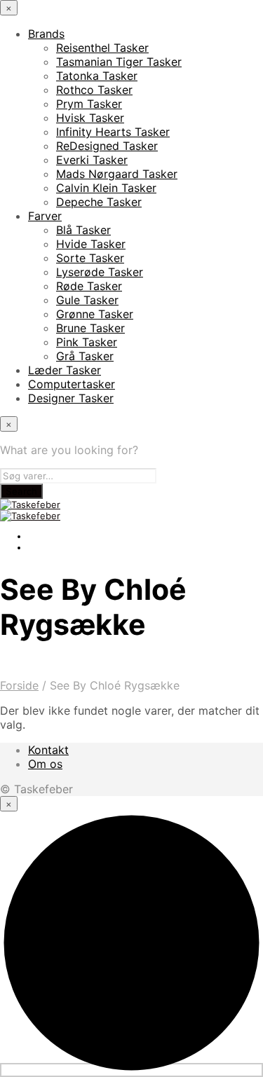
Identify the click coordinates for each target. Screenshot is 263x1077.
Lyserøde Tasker (99, 272)
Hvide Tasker (91, 244)
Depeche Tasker (99, 202)
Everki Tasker (92, 160)
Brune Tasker (90, 328)
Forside (19, 685)
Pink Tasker (86, 342)
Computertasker (71, 384)
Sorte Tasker (90, 258)
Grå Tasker (85, 356)
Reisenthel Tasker (102, 48)
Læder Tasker (64, 370)
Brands (46, 34)
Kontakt (48, 750)
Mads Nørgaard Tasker (116, 174)
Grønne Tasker (94, 314)
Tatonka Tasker (96, 76)
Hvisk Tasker (90, 118)
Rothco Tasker (94, 90)
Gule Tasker (87, 300)
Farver (45, 216)
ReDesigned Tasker (107, 146)
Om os (45, 764)
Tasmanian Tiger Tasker (119, 62)
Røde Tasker (89, 286)
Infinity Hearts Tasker (113, 132)
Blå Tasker (83, 230)
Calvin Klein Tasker (106, 188)
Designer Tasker (71, 398)
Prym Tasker (89, 104)
